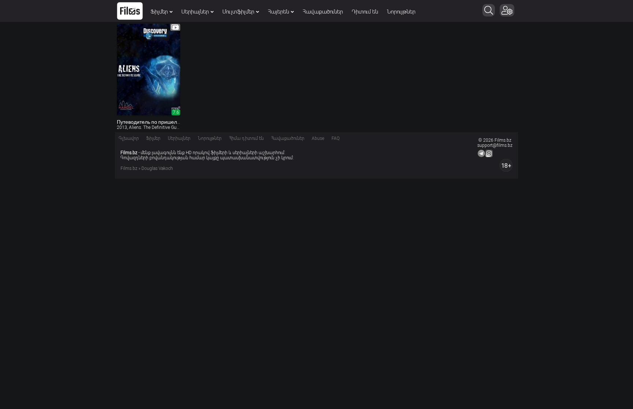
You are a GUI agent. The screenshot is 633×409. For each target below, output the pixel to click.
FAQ (336, 138)
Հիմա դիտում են (246, 138)
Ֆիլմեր (159, 11)
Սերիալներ (195, 11)
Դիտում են (365, 11)
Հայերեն (278, 11)
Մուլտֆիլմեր (238, 11)
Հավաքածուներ (323, 11)
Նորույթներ (401, 11)
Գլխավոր (129, 138)
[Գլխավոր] (130, 11)
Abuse (318, 138)
